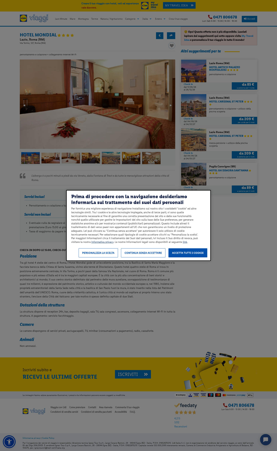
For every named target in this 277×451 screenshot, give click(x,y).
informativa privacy (102, 242)
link (185, 242)
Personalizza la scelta (98, 253)
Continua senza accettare (143, 253)
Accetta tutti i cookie (188, 253)
